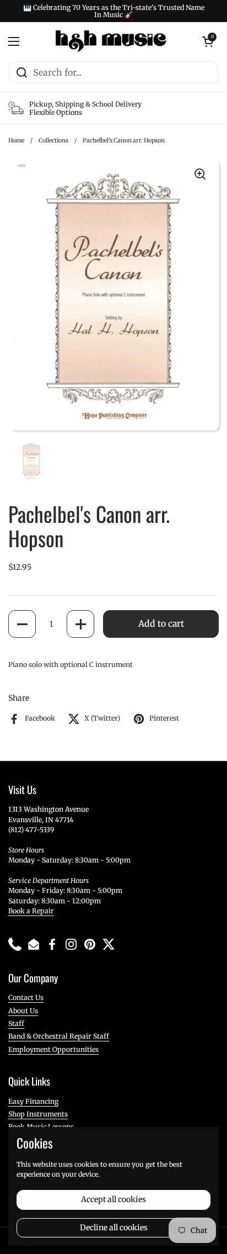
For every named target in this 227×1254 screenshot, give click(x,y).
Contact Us (26, 997)
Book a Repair (31, 911)
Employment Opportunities (53, 1049)
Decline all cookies (114, 1227)
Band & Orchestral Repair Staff (58, 1036)
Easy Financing (33, 1101)
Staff (16, 1023)
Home (16, 140)
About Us (23, 1011)
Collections (53, 140)
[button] (22, 624)
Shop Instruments (38, 1114)
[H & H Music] (111, 41)
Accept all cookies (113, 1199)
